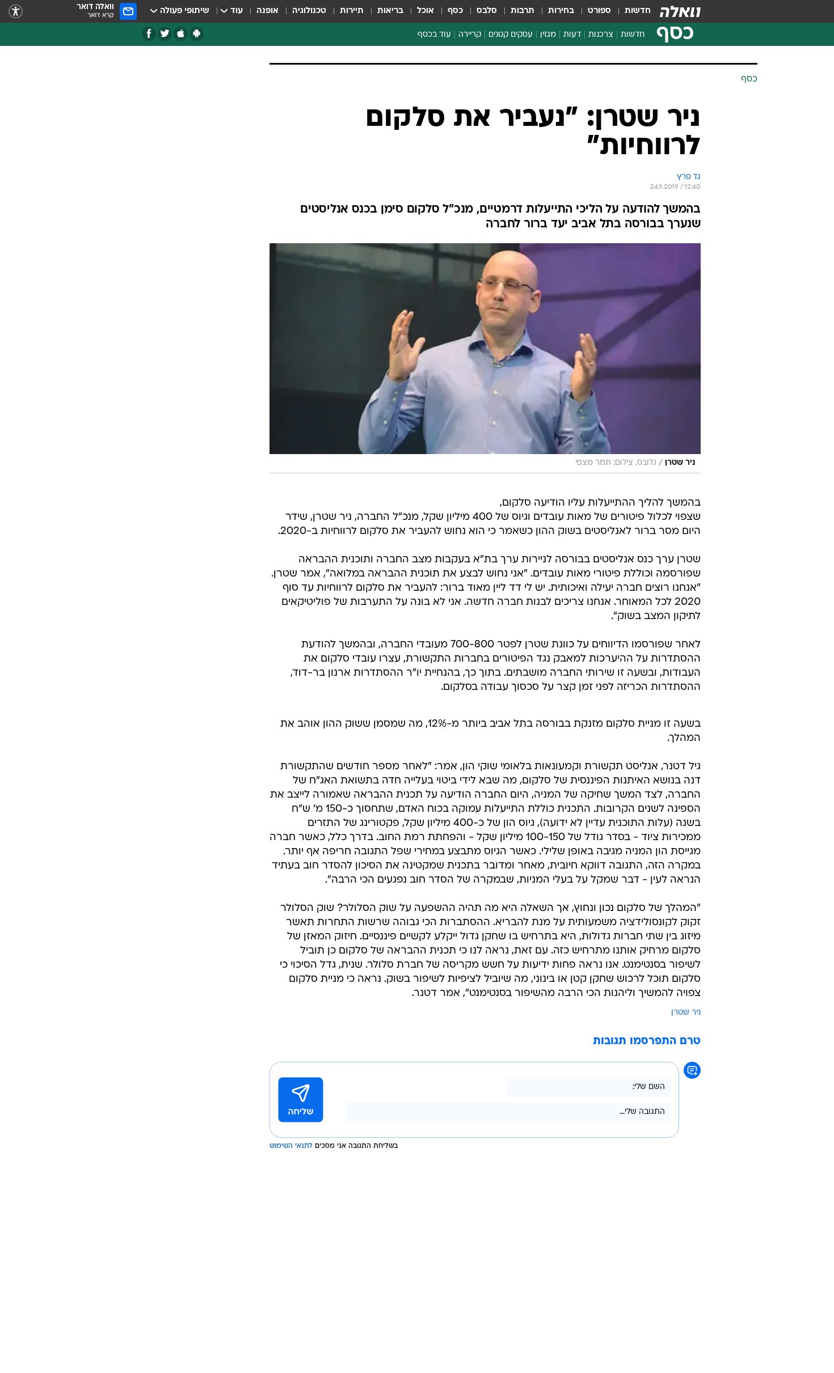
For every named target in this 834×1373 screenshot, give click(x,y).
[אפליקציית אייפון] (181, 34)
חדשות (638, 11)
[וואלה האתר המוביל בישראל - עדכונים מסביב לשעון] (680, 11)
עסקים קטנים (510, 35)
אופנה (267, 11)
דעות (572, 35)
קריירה (469, 35)
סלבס (487, 11)
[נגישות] (16, 12)
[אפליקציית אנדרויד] (196, 34)
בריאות (390, 11)
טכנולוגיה (309, 11)
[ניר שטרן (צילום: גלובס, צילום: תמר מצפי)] (485, 358)
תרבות (522, 11)
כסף (455, 11)
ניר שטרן (686, 1012)
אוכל (425, 11)
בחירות (561, 11)
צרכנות (600, 35)
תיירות (352, 11)
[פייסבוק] (149, 34)
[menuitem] (631, 11)
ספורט (599, 11)
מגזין (548, 35)
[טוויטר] (165, 34)
